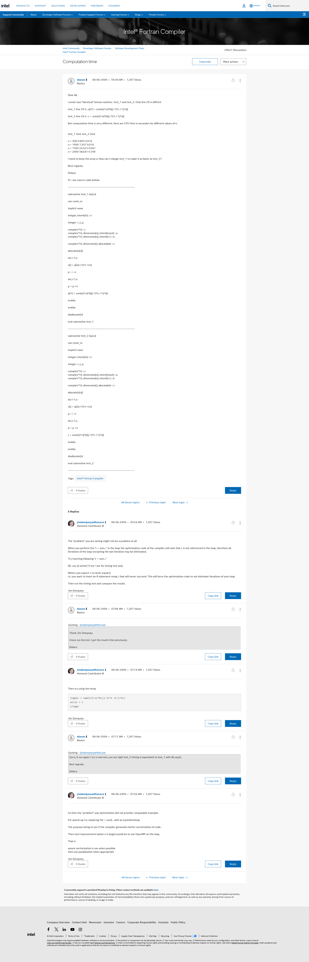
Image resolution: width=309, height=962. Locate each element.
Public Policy (178, 922)
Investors (109, 922)
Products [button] (23, 5)
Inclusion (163, 922)
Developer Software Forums (97, 48)
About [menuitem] (33, 14)
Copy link (213, 595)
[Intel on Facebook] (48, 930)
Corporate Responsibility (141, 922)
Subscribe (205, 61)
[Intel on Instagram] (80, 930)
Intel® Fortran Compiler (74, 51)
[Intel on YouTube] (72, 930)
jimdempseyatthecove (93, 625)
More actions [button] (230, 61)
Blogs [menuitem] (138, 14)
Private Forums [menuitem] (156, 14)
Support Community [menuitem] (13, 14)
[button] (240, 80)
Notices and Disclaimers (104, 942)
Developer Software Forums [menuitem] (56, 14)
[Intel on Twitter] (56, 930)
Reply (233, 490)
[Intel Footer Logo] (31, 934)
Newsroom (95, 922)
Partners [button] (97, 5)
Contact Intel (79, 922)
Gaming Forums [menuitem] (119, 14)
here (156, 890)
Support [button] (40, 5)
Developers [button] (78, 5)
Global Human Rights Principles (244, 942)
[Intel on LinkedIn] (64, 930)
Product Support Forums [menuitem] (91, 14)
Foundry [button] (114, 5)
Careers (120, 922)
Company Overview (58, 922)
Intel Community (71, 48)
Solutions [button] (58, 5)
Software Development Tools (129, 48)
